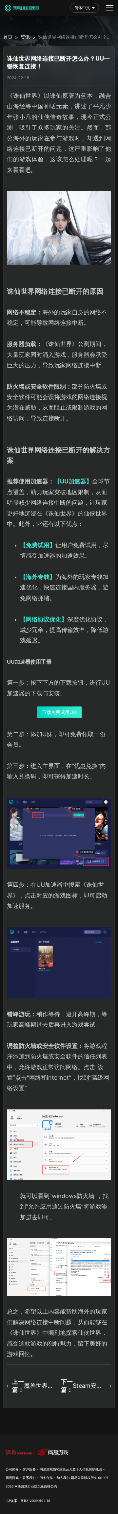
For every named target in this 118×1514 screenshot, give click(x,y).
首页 (7, 37)
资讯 (25, 37)
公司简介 (12, 1469)
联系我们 (29, 1478)
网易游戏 (12, 1478)
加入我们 (63, 1478)
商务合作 (46, 1478)
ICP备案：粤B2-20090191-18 (28, 1501)
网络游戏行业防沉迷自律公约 (35, 1486)
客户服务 (29, 1469)
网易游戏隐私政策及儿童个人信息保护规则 (71, 1469)
